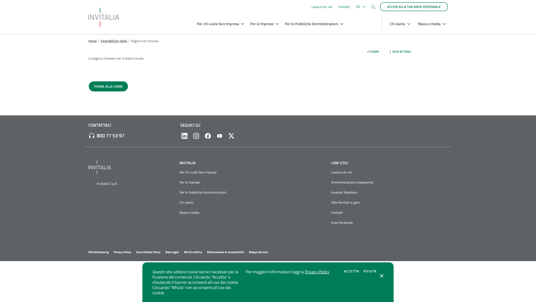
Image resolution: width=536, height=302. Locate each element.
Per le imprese (189, 182)
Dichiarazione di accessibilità (225, 252)
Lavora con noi (322, 6)
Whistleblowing (98, 252)
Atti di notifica (193, 252)
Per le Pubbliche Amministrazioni (203, 192)
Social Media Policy (148, 252)
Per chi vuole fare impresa (197, 172)
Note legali (172, 252)
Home (92, 40)
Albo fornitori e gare (345, 202)
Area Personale (342, 222)
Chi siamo (186, 202)
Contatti (344, 6)
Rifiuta (370, 271)
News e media (189, 212)
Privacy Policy (317, 271)
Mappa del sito (258, 252)
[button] (360, 7)
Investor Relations (344, 192)
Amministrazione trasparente (352, 182)
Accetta (351, 271)
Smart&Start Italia (114, 40)
